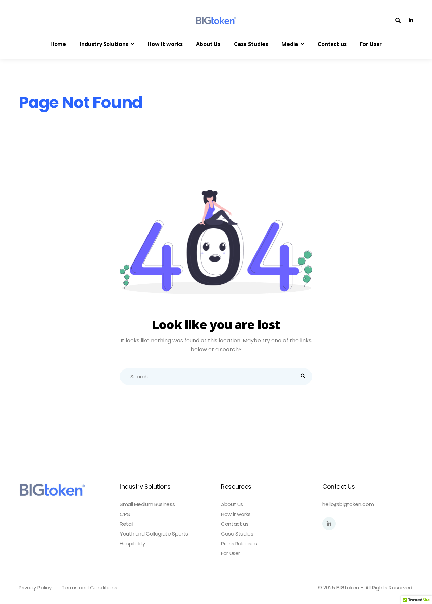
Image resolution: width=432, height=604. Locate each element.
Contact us (234, 524)
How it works (236, 514)
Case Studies (237, 533)
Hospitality (132, 543)
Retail (126, 524)
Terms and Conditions (89, 587)
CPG (125, 514)
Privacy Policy (35, 587)
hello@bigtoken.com (348, 504)
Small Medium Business (147, 504)
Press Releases (239, 543)
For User (230, 553)
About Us (232, 504)
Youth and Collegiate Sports (154, 533)
